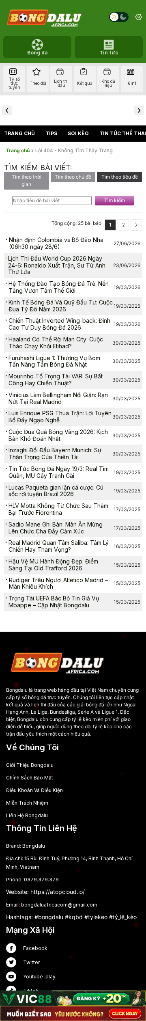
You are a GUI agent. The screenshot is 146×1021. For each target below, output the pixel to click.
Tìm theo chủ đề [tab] (73, 177)
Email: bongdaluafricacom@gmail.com (51, 905)
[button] (7, 110)
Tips (51, 133)
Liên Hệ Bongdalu (27, 815)
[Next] (136, 225)
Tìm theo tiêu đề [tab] (119, 177)
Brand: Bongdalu (25, 846)
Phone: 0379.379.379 (32, 879)
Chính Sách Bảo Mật (29, 778)
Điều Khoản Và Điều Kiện (34, 790)
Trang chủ (19, 133)
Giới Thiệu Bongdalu (30, 765)
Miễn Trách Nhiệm (27, 803)
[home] (43, 17)
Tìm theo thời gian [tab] (26, 180)
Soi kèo (78, 133)
